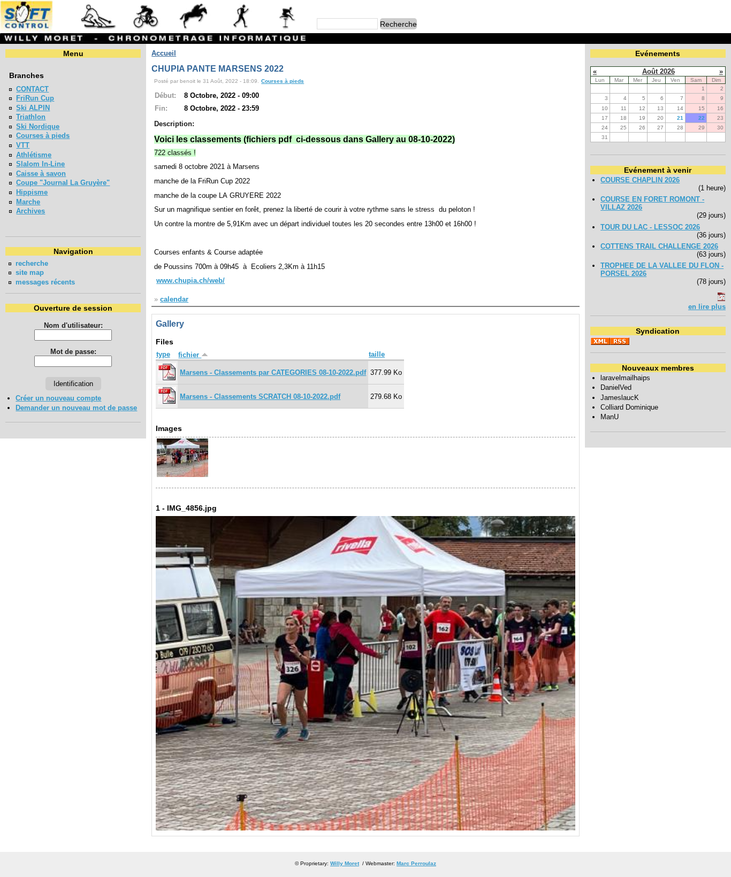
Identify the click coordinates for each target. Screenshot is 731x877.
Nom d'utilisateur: (73, 325)
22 (701, 118)
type (163, 354)
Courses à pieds (43, 136)
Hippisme (32, 192)
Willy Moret (344, 863)
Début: (165, 95)
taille (377, 354)
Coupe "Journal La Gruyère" (63, 183)
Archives (30, 211)
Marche (28, 202)
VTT (22, 145)
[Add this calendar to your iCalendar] (721, 299)
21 (680, 118)
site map (30, 272)
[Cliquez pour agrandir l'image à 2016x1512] (366, 828)
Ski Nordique (37, 126)
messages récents (45, 282)
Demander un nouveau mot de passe (76, 408)
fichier (189, 355)
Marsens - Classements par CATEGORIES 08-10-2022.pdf (273, 372)
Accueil (163, 53)
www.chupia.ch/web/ (190, 280)
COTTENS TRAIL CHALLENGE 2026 (659, 246)
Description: (174, 124)
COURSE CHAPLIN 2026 (640, 180)
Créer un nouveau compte (58, 398)
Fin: (161, 108)
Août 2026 (658, 71)
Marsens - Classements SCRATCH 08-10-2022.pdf (260, 397)
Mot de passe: (73, 352)
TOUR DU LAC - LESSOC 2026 (650, 227)
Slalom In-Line (40, 164)
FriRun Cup (35, 98)
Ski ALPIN (33, 108)
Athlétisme (33, 155)
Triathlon (30, 117)
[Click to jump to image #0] (182, 476)
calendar (174, 299)
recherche (32, 263)
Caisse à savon (41, 174)
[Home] (154, 29)
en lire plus (707, 307)
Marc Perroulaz (416, 863)
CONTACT (32, 89)
